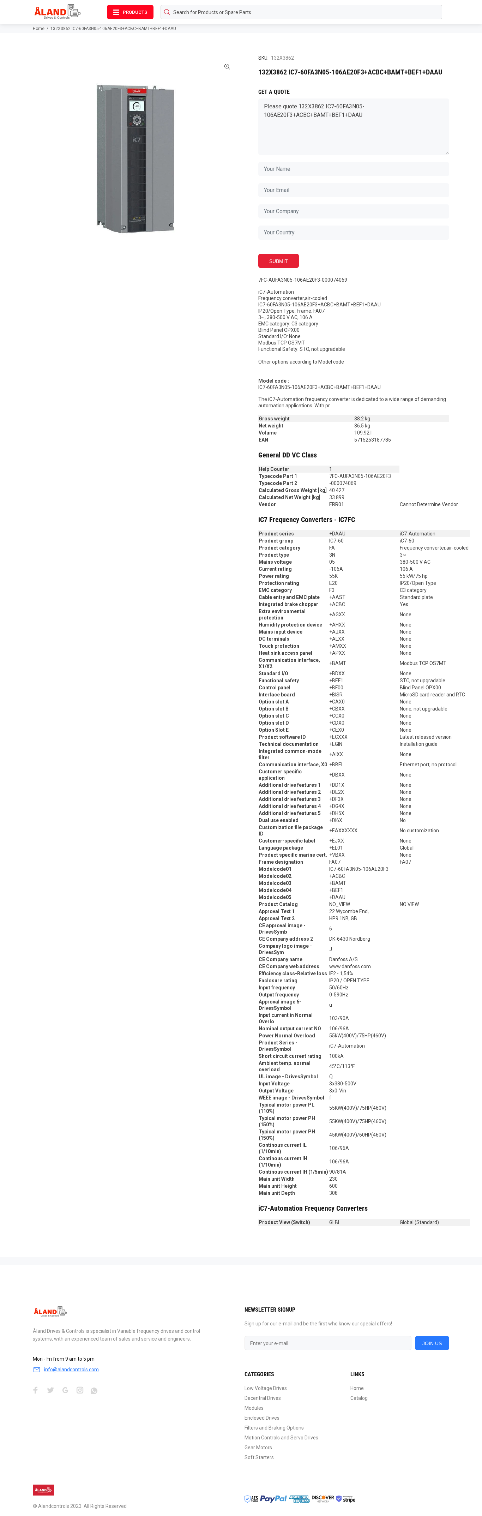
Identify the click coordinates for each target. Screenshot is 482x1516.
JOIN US (432, 1343)
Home (38, 28)
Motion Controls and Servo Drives (281, 1437)
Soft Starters (259, 1457)
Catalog (359, 1398)
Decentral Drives (263, 1398)
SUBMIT (278, 261)
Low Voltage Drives (266, 1388)
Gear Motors (258, 1447)
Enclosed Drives (262, 1418)
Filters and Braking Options (274, 1428)
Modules (254, 1408)
